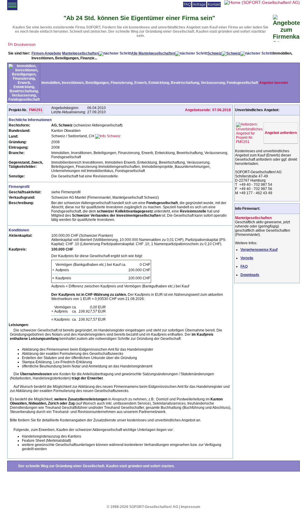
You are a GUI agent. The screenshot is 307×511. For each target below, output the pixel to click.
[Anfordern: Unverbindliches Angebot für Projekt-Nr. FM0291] (249, 132)
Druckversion (25, 45)
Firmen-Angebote (46, 53)
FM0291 (36, 110)
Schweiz (214, 53)
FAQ (187, 4)
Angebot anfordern (281, 133)
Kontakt (214, 4)
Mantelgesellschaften (80, 53)
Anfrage (199, 4)
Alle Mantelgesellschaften (153, 53)
